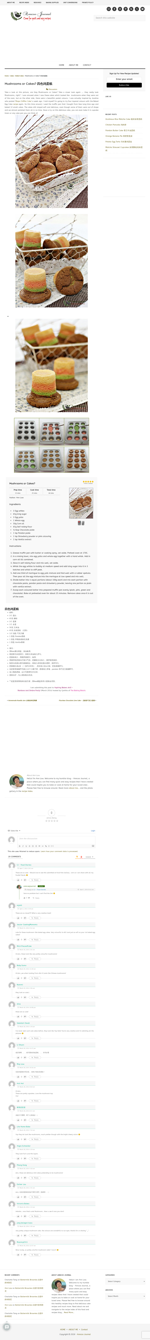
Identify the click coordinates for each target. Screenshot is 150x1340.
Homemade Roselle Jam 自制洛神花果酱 (22, 700)
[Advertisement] (75, 44)
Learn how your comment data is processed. (59, 851)
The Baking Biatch (78, 690)
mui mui (20, 1083)
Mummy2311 (22, 1242)
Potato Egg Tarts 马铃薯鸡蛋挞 (118, 142)
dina (19, 1004)
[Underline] (26, 846)
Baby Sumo (21, 965)
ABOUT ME (73, 1329)
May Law (20, 1064)
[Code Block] (42, 846)
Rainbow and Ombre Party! (28, 690)
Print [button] (83, 524)
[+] (52, 846)
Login (93, 831)
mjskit (19, 905)
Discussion (52, 89)
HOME (62, 1329)
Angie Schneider (24, 1146)
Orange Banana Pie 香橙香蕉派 (118, 136)
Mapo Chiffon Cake (23, 101)
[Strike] (29, 846)
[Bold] (19, 846)
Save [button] (79, 524)
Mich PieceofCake (24, 946)
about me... (74, 788)
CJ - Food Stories (24, 865)
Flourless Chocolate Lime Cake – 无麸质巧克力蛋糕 (77, 700)
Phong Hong (22, 1165)
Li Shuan (20, 1045)
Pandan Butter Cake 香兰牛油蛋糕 (120, 130)
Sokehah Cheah (23, 1023)
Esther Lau (21, 1184)
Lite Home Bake (23, 1127)
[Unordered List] (36, 846)
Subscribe (124, 85)
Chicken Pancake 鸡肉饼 (115, 125)
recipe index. (27, 791)
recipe (15, 104)
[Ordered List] (32, 846)
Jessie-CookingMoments (27, 925)
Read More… (69, 1312)
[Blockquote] (39, 846)
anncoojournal (30, 886)
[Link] (46, 846)
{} (49, 846)
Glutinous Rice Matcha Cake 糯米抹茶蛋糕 (123, 119)
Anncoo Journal (84, 1334)
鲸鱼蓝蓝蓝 (21, 1107)
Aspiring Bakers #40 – (63, 688)
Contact (84, 1329)
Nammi (20, 985)
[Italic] (23, 846)
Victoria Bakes (23, 1204)
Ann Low (8, 1288)
